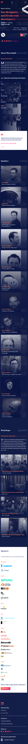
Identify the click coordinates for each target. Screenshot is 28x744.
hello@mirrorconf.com (6, 723)
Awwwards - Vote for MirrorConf (25, 9)
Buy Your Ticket (4, 713)
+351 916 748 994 (5, 721)
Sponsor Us (3, 710)
